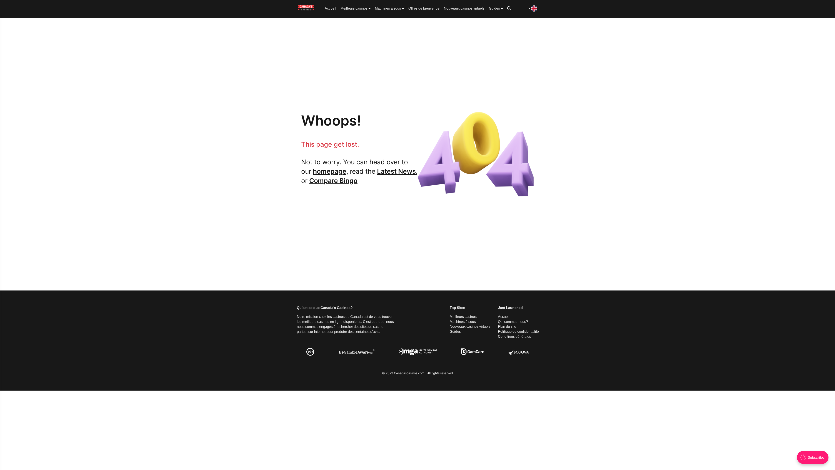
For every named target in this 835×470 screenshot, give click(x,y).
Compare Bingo (333, 181)
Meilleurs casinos (354, 8)
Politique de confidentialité (518, 331)
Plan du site (507, 326)
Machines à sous (388, 8)
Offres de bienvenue (423, 8)
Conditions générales (514, 336)
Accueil (330, 8)
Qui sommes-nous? (513, 322)
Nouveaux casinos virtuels (464, 8)
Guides (494, 8)
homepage (329, 171)
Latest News (396, 171)
